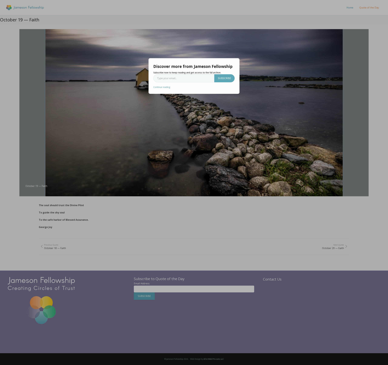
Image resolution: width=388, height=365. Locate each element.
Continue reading (161, 87)
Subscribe (224, 78)
